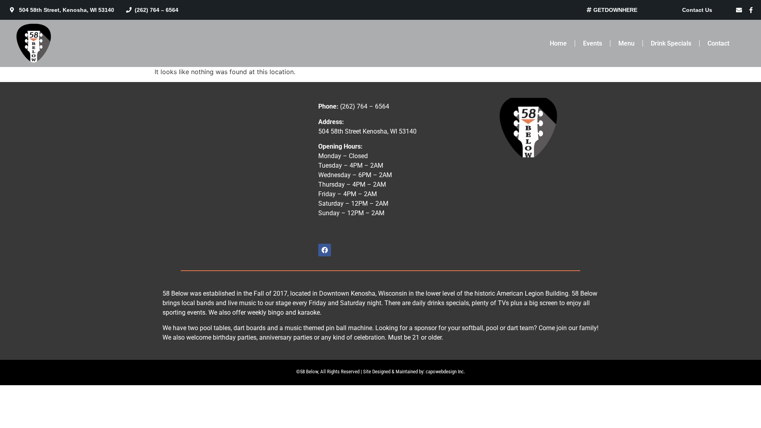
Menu (626, 43)
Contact (718, 43)
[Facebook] (324, 250)
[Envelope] (739, 10)
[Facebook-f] (751, 10)
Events (592, 43)
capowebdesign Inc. (445, 371)
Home (558, 43)
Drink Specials (671, 43)
